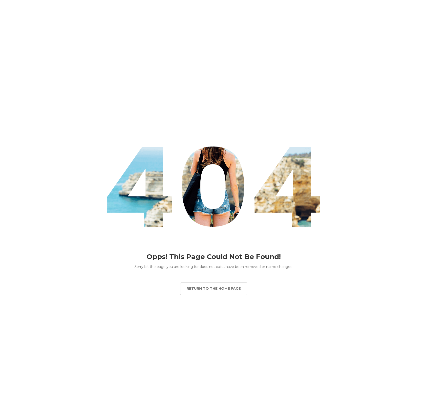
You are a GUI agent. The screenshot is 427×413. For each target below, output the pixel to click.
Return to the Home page (214, 288)
